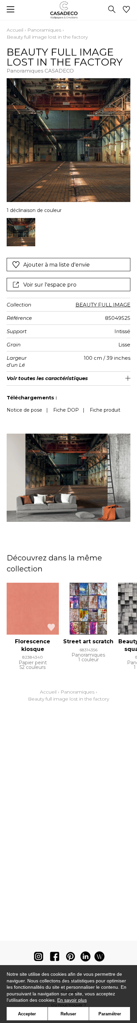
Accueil (15, 30)
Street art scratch (88, 641)
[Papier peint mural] (99, 958)
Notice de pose (24, 410)
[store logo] (68, 10)
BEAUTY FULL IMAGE (102, 305)
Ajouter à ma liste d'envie (56, 265)
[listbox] (68, 232)
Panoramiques (44, 30)
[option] (21, 232)
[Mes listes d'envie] (126, 10)
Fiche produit (105, 410)
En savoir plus (72, 1000)
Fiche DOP (66, 410)
